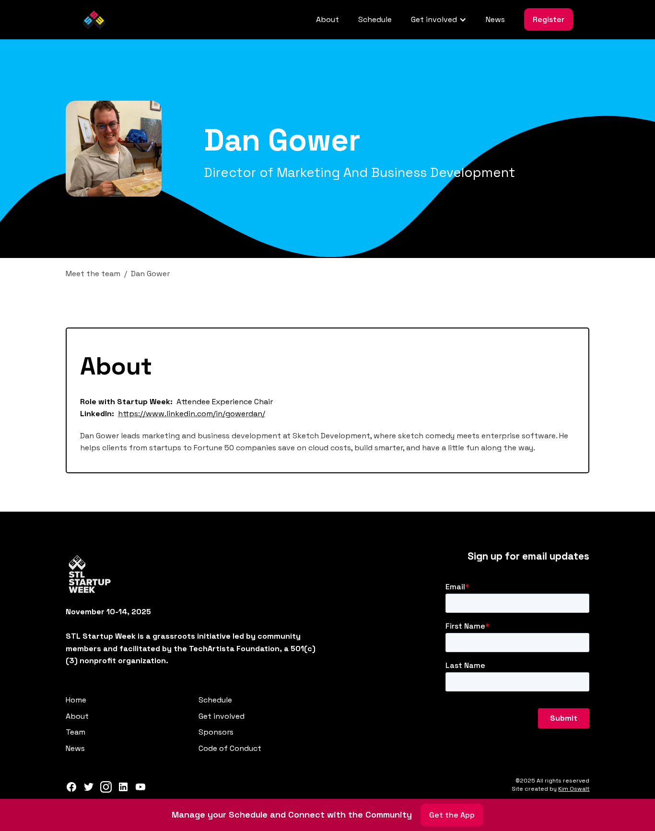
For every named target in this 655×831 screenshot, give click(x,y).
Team (75, 732)
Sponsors (216, 732)
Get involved (222, 716)
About (327, 19)
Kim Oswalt (573, 789)
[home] (94, 20)
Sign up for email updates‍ (528, 556)
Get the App (452, 815)
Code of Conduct (230, 748)
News (495, 19)
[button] (438, 19)
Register (548, 19)
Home (76, 700)
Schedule (375, 19)
